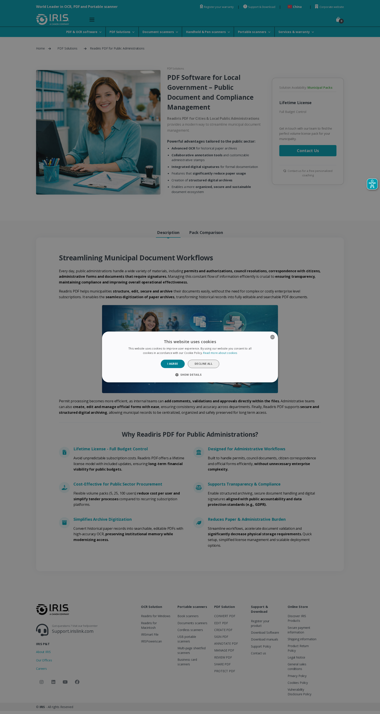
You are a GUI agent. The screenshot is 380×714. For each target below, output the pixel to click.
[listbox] (272, 337)
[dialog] (190, 356)
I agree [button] (172, 364)
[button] (190, 375)
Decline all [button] (203, 364)
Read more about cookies (220, 353)
